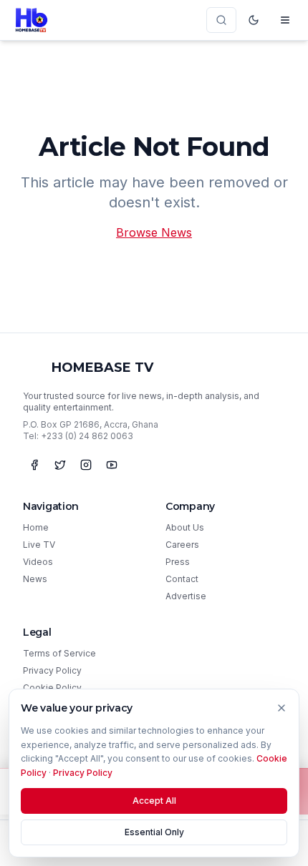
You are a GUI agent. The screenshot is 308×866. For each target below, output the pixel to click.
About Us (184, 527)
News (35, 579)
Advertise (185, 596)
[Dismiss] (281, 708)
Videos (38, 561)
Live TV (39, 544)
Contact (181, 579)
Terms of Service (59, 653)
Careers (182, 544)
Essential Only (154, 832)
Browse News (154, 232)
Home (36, 527)
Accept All (154, 800)
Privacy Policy (52, 670)
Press (177, 561)
